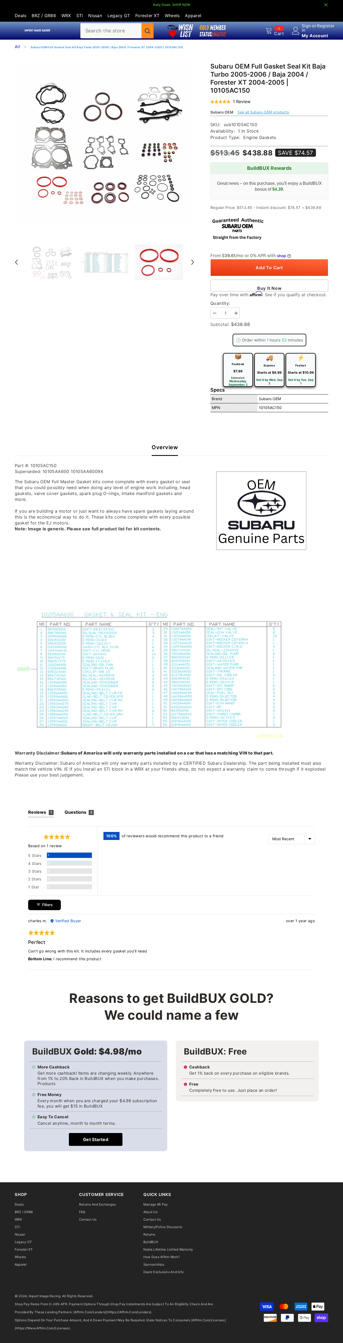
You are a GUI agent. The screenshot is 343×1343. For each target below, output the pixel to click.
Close (326, 5)
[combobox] (110, 30)
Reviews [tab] (40, 812)
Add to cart (269, 267)
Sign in (306, 28)
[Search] (117, 30)
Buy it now (269, 288)
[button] (16, 262)
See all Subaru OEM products (263, 112)
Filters (47, 904)
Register (325, 26)
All (17, 46)
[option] (105, 142)
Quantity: (220, 303)
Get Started (95, 1139)
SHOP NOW (181, 5)
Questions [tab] (78, 812)
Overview (165, 447)
